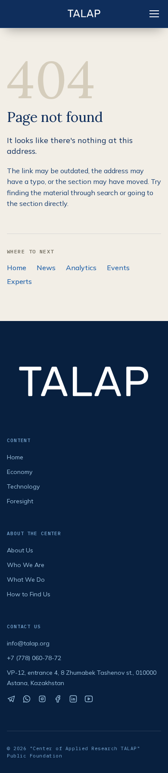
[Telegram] (11, 699)
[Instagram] (42, 699)
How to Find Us (28, 594)
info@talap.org (28, 643)
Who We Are (25, 565)
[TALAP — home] (84, 14)
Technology (23, 486)
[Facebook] (57, 699)
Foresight (20, 501)
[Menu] (154, 14)
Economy (19, 472)
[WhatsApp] (26, 699)
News (46, 267)
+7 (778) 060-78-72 (34, 658)
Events (118, 267)
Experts (19, 281)
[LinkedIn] (73, 699)
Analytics (81, 267)
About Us (20, 550)
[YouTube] (88, 699)
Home (16, 267)
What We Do (26, 579)
